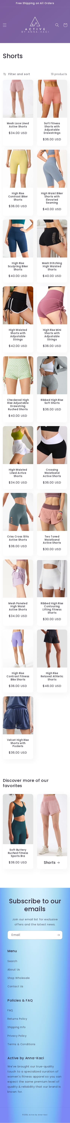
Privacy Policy (17, 1036)
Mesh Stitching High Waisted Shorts (52, 266)
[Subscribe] (58, 935)
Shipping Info (16, 1027)
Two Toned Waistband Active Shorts (52, 540)
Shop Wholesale (18, 978)
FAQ (10, 1010)
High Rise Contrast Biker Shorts (18, 196)
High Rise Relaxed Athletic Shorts (52, 676)
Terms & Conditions (21, 1044)
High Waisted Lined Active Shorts (18, 473)
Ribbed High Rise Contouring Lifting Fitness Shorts (52, 608)
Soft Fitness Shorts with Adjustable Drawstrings (52, 128)
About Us (13, 969)
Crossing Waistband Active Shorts (52, 473)
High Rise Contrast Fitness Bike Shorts (18, 676)
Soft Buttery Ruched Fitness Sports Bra (18, 853)
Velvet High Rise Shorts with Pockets (18, 743)
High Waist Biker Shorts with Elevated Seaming (52, 198)
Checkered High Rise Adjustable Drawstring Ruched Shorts (18, 405)
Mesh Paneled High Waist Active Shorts (17, 606)
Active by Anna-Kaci (38, 1115)
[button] (5, 25)
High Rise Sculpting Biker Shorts (18, 266)
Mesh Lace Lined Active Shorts (18, 125)
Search (12, 961)
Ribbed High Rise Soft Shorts (52, 402)
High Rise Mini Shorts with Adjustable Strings (52, 335)
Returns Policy (17, 1019)
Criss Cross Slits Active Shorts (18, 538)
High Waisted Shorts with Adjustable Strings (18, 335)
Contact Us (15, 986)
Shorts (50, 862)
